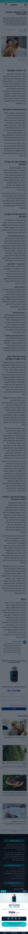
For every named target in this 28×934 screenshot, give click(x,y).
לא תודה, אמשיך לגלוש (14, 928)
